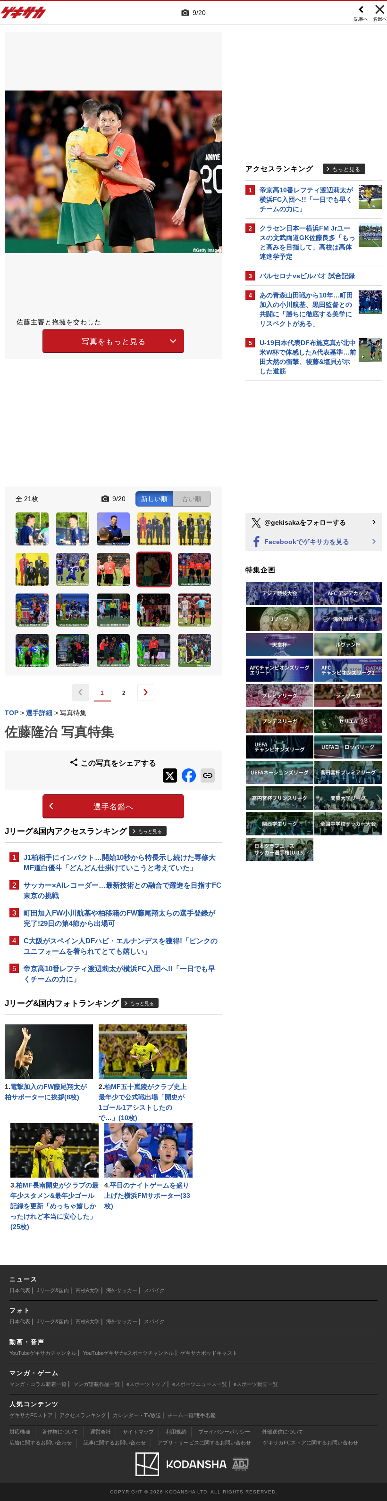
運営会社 (100, 1432)
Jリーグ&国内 (53, 1290)
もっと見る (150, 831)
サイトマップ (138, 1432)
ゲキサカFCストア (31, 1415)
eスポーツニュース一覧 (199, 1384)
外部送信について (282, 1432)
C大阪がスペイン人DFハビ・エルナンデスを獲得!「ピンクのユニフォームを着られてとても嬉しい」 (121, 946)
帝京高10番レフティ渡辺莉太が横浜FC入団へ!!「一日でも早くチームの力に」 (119, 974)
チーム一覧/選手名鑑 (192, 1415)
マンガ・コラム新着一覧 (38, 1384)
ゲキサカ (23, 15)
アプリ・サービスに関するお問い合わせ (204, 1442)
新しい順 (154, 499)
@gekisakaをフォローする (304, 522)
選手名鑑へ (113, 807)
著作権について (60, 1432)
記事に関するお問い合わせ (115, 1442)
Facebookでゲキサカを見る (305, 541)
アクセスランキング (82, 1415)
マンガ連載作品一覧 (96, 1384)
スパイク (154, 1290)
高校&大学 (88, 1290)
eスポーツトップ (146, 1384)
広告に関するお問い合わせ (40, 1442)
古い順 (192, 499)
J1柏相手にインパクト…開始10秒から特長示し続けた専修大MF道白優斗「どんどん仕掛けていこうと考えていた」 (120, 862)
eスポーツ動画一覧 (256, 1384)
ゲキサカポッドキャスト (208, 1353)
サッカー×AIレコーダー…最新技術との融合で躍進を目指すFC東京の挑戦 (122, 890)
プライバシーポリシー (224, 1432)
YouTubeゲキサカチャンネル (42, 1353)
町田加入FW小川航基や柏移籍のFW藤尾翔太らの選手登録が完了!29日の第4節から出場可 (119, 918)
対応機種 (19, 1432)
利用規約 (176, 1432)
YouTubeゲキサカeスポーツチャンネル (128, 1353)
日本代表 (19, 1290)
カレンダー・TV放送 (137, 1415)
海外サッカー (121, 1290)
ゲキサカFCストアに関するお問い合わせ (310, 1442)
